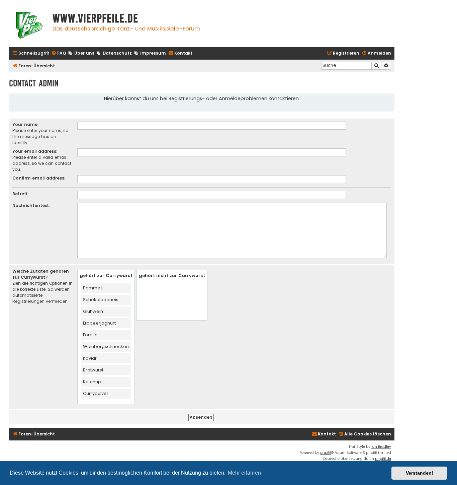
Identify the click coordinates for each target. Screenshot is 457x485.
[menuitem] (58, 53)
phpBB (325, 452)
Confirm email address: (39, 178)
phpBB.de (383, 458)
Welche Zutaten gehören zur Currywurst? (40, 274)
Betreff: (20, 194)
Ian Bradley (381, 446)
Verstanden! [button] (419, 473)
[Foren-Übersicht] (29, 26)
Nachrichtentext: (31, 205)
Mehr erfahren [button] (244, 473)
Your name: (25, 124)
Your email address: (35, 151)
